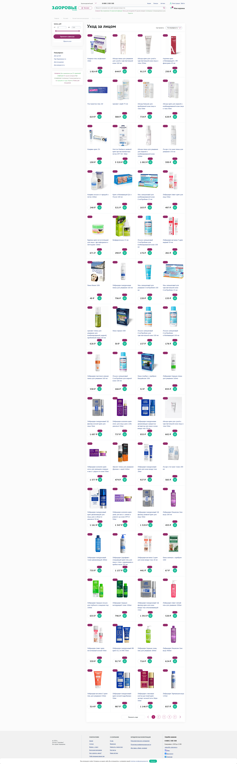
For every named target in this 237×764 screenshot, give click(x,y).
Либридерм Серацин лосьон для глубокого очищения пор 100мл (98, 605)
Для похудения (59, 62)
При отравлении (105, 11)
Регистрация (176, 3)
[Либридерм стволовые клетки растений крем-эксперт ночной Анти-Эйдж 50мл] (148, 679)
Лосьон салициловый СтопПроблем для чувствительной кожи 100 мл (148, 333)
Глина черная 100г (119, 331)
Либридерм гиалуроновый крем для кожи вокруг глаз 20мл (147, 469)
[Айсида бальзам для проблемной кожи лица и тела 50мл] (148, 90)
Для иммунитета (59, 65)
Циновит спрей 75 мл (120, 104)
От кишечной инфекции (116, 11)
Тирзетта (130, 13)
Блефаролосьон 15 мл (120, 240)
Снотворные (149, 11)
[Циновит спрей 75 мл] (123, 90)
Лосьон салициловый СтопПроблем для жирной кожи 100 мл (122, 378)
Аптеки (163, 3)
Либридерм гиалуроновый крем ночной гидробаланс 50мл (122, 696)
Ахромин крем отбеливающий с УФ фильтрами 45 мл (170, 60)
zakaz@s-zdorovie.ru (171, 747)
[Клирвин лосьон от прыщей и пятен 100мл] (98, 180)
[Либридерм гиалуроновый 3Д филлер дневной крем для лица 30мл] (148, 498)
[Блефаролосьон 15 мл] (123, 226)
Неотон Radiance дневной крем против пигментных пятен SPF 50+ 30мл (122, 151)
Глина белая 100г (93, 285)
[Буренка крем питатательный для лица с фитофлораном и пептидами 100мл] (98, 226)
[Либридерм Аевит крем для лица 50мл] (173, 180)
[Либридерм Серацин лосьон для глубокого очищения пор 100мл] (98, 589)
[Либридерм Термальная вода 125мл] (173, 679)
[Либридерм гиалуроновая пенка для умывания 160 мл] (123, 271)
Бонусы (156, 3)
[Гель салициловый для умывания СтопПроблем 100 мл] (148, 271)
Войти (183, 3)
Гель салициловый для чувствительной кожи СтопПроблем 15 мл (171, 287)
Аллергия (97, 11)
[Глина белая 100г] (98, 271)
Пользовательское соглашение (140, 741)
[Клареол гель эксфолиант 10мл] (98, 44)
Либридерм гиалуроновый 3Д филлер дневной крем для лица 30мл (148, 514)
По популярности (172, 28)
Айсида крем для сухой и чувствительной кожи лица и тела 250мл (148, 60)
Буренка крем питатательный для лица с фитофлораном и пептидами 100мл (97, 242)
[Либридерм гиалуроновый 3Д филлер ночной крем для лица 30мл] (98, 407)
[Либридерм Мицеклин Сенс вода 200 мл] (173, 498)
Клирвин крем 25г (93, 149)
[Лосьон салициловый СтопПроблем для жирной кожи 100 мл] (123, 362)
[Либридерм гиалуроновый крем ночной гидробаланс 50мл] (123, 679)
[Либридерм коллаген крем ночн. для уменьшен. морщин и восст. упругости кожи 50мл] (98, 452)
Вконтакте (169, 754)
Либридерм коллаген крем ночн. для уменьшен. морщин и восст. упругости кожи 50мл (98, 469)
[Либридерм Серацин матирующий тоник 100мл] (123, 589)
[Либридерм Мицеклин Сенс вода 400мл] (173, 634)
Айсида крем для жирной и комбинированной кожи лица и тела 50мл (173, 106)
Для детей (57, 56)
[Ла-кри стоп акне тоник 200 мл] (173, 452)
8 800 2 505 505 (108, 3)
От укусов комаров (140, 11)
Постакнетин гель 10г (95, 104)
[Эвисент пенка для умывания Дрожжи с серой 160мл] (123, 452)
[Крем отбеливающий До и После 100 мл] (123, 180)
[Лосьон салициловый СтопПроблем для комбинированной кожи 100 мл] (148, 226)
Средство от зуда (62, 80)
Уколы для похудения (129, 11)
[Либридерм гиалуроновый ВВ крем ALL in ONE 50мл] (123, 634)
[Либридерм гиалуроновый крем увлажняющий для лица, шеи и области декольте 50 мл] (98, 498)
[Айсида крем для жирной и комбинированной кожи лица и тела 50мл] (173, 90)
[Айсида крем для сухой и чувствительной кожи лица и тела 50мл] (173, 407)
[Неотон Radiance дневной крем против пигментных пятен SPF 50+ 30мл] (123, 135)
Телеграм (169, 757)
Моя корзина (179, 8)
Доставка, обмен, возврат (139, 748)
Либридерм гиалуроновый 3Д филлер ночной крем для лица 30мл (98, 423)
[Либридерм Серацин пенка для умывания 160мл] (173, 362)
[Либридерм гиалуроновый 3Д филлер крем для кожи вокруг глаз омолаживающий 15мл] (148, 589)
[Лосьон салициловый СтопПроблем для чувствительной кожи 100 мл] (148, 316)
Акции (149, 3)
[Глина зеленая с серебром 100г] (173, 543)
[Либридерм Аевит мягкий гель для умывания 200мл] (173, 589)
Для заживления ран (66, 73)
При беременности (60, 59)
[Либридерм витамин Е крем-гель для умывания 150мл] (98, 679)
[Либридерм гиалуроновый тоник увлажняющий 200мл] (98, 543)
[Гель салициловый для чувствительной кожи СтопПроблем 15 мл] (173, 271)
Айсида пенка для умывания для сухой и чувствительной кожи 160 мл (123, 60)
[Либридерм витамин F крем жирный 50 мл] (173, 226)
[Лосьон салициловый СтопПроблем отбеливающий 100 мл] (173, 316)
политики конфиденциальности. (139, 761)
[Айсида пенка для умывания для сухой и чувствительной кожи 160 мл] (123, 44)
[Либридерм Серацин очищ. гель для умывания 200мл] (148, 634)
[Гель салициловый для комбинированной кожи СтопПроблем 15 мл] (148, 180)
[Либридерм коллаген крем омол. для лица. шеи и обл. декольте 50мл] (123, 407)
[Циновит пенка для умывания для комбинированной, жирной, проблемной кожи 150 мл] (98, 316)
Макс (168, 750)
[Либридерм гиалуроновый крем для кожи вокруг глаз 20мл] (148, 452)
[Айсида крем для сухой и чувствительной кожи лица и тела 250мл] (148, 44)
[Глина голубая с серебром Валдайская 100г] (148, 362)
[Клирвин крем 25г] (98, 135)
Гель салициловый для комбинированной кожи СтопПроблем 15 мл (146, 196)
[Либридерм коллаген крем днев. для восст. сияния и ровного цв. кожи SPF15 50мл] (123, 498)
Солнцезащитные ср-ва (159, 11)
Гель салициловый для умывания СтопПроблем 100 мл (148, 287)
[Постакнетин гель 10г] (98, 90)
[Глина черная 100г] (123, 316)
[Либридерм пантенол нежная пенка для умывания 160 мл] (98, 362)
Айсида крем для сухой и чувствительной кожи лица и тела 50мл (173, 423)
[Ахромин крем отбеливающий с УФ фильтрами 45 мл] (173, 44)
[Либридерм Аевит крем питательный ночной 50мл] (98, 634)
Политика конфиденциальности (141, 744)
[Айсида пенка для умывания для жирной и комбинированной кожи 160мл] (148, 135)
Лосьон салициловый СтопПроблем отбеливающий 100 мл (171, 333)
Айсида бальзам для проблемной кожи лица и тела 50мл (147, 106)
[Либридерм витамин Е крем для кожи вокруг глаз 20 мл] (148, 543)
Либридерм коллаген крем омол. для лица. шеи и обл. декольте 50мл (122, 423)
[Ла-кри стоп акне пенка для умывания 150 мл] (173, 135)
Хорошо (153, 761)
